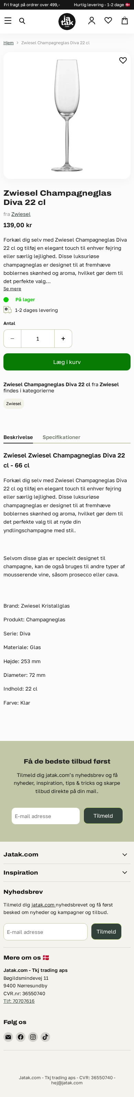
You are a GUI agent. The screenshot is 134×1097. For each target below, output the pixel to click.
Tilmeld (103, 815)
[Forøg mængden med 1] (63, 338)
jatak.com (44, 904)
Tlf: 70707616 (19, 1001)
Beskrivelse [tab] (18, 437)
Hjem (8, 42)
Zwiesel (21, 214)
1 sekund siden (123, 60)
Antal (9, 323)
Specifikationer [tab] (61, 437)
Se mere (12, 288)
